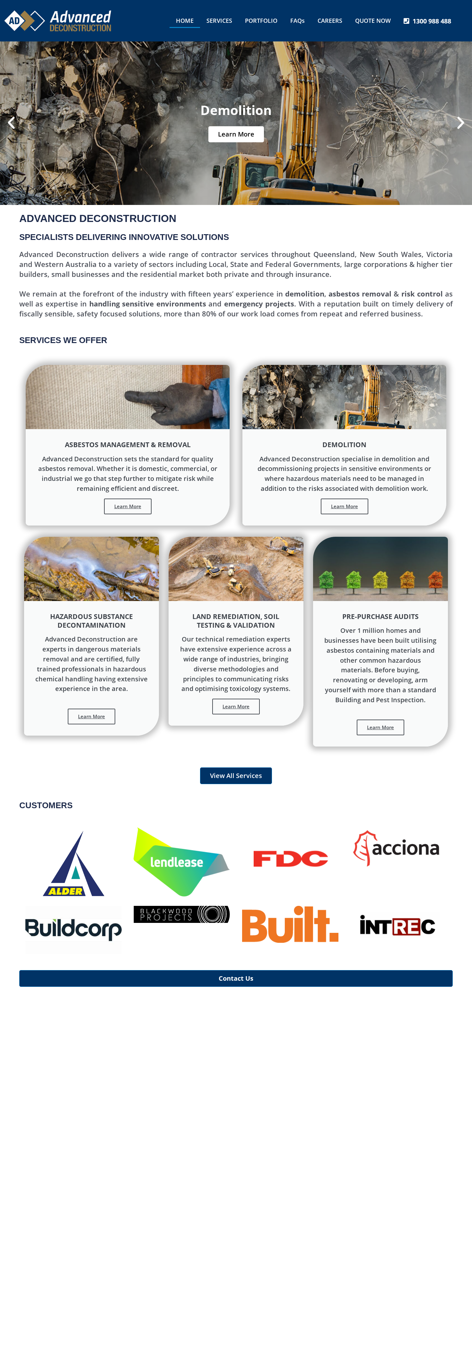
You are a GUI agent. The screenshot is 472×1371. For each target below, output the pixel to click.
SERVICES (219, 20)
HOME (185, 20)
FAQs (297, 20)
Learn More (236, 134)
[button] (11, 123)
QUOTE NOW (373, 20)
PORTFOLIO (261, 20)
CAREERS (330, 20)
